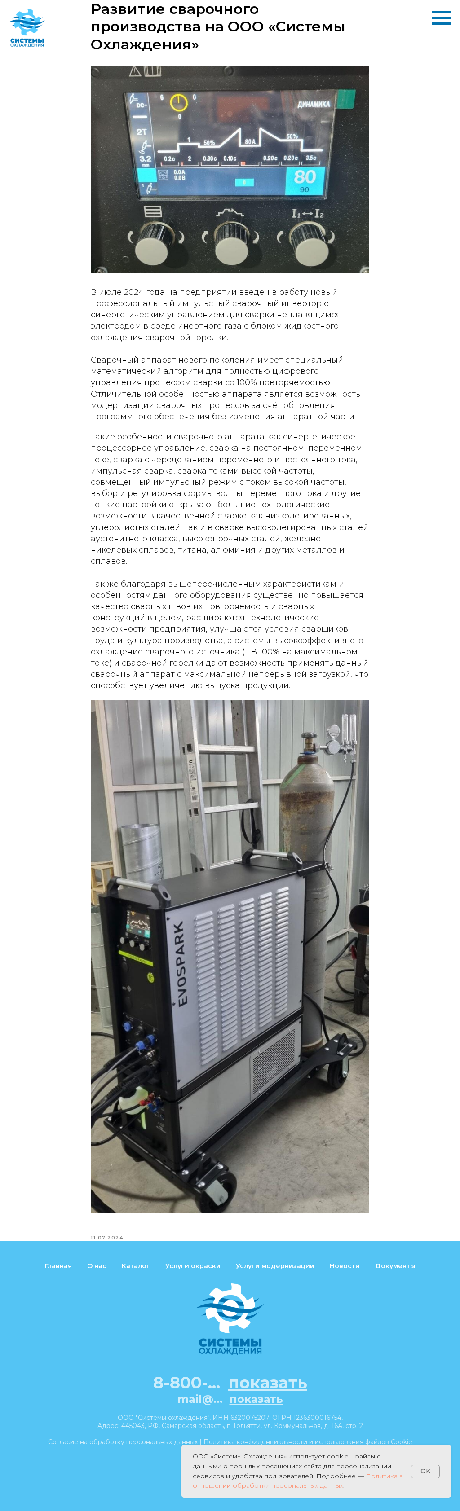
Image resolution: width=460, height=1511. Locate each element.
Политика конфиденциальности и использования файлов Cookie (307, 1442)
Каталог (136, 1266)
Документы (395, 1266)
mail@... (230, 1399)
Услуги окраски (193, 1266)
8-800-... (230, 1382)
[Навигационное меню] (441, 18)
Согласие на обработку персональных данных (123, 1442)
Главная (58, 1266)
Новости (345, 1266)
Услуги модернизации (275, 1266)
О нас (96, 1266)
